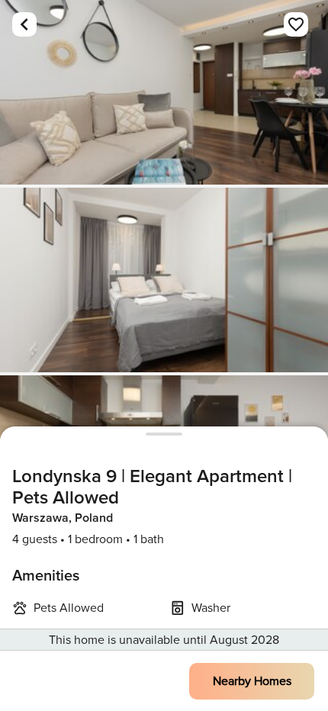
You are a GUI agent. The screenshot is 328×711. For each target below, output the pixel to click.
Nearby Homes (252, 681)
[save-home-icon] (296, 24)
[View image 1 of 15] (164, 92)
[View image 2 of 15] (164, 280)
